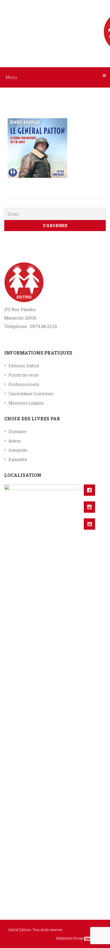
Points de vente (23, 375)
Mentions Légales (26, 403)
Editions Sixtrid (23, 365)
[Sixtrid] (55, 26)
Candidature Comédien (31, 393)
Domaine (17, 431)
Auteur (14, 440)
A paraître (17, 459)
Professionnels (23, 384)
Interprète (17, 450)
